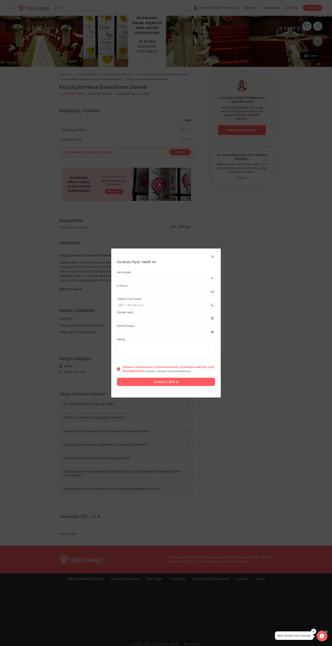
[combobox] (121, 305)
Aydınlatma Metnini (193, 367)
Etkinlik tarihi (125, 312)
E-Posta (122, 286)
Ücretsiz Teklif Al (166, 382)
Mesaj (121, 339)
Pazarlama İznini (166, 367)
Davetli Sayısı (125, 326)
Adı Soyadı (124, 272)
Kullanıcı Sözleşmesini (138, 367)
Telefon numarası (129, 299)
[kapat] (212, 257)
